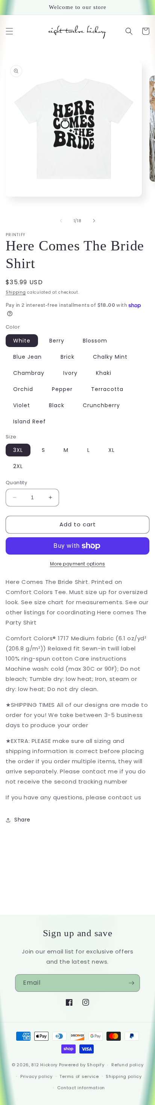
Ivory (70, 373)
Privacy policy (36, 1076)
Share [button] (22, 819)
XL (111, 450)
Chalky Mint (110, 357)
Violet (21, 405)
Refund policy (127, 1065)
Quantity (16, 482)
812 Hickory (44, 1065)
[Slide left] (61, 220)
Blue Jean (27, 357)
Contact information (81, 1088)
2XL (18, 466)
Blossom (95, 340)
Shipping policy (124, 1076)
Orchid (23, 389)
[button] (9, 31)
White (21, 340)
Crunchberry (101, 405)
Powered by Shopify (82, 1065)
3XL (18, 450)
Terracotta (107, 389)
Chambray (28, 373)
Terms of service (79, 1076)
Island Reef (29, 421)
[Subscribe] (131, 983)
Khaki (103, 373)
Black (56, 405)
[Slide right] (94, 220)
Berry (56, 340)
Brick (67, 357)
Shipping (16, 292)
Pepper (62, 389)
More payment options (77, 564)
